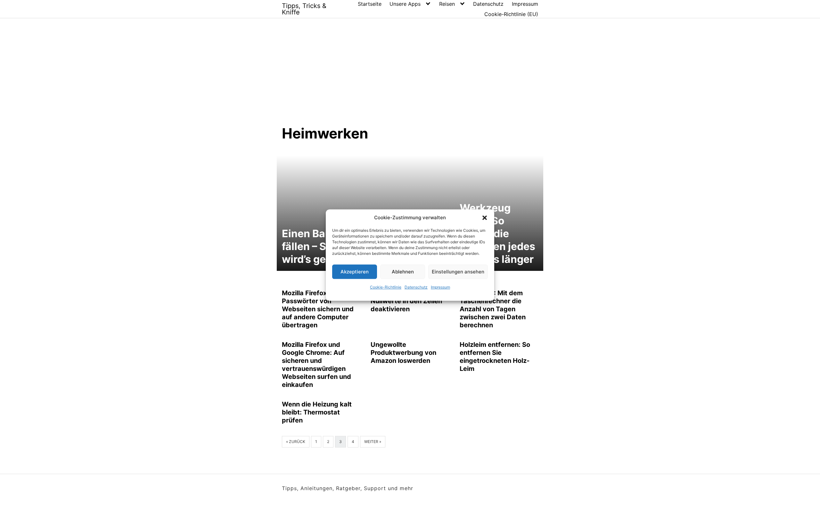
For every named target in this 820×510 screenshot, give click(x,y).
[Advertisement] (410, 76)
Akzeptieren (354, 272)
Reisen (447, 4)
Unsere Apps (405, 4)
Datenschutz (416, 287)
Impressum (440, 287)
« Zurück (295, 441)
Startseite (369, 4)
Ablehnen (403, 272)
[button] (484, 217)
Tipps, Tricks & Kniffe (304, 9)
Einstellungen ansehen (458, 272)
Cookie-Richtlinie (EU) (511, 14)
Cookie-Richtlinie (385, 287)
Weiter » (372, 441)
